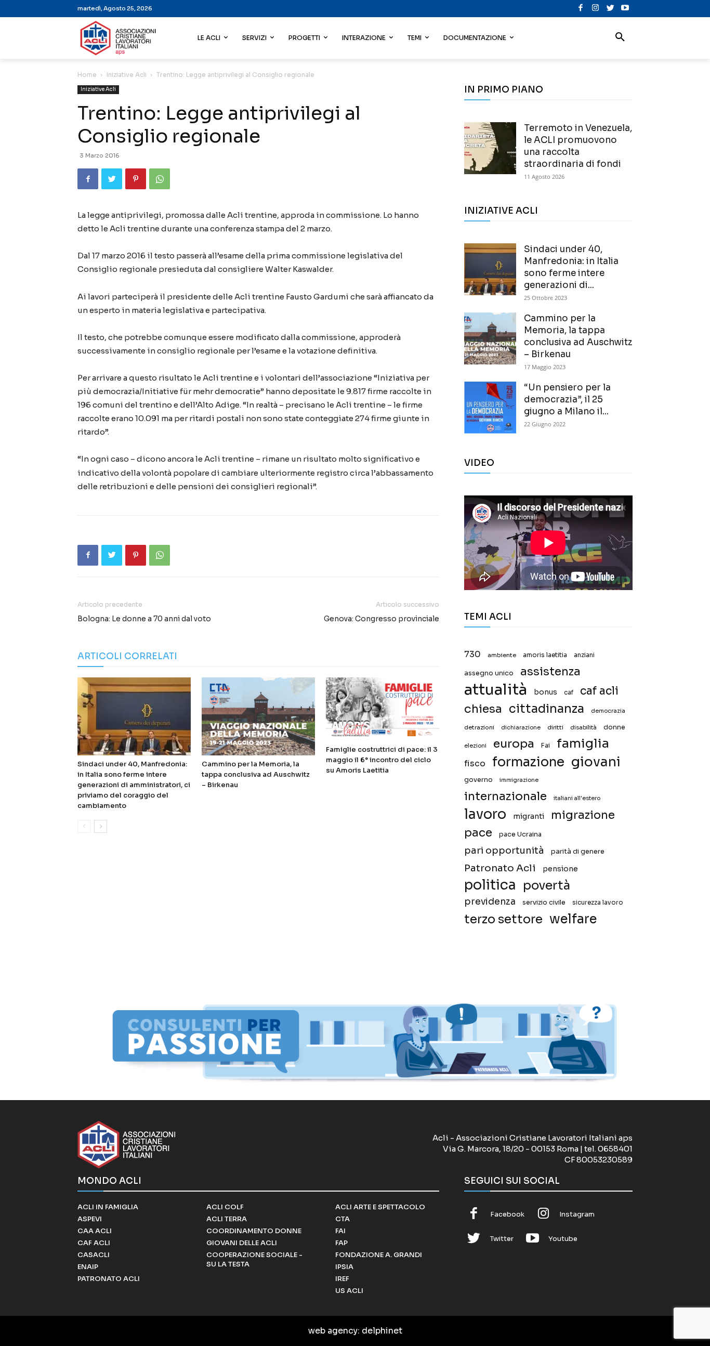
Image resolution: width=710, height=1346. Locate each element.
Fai (545, 745)
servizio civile (544, 902)
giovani (596, 761)
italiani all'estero (577, 798)
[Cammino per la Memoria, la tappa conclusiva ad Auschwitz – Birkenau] (258, 716)
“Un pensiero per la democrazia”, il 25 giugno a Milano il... (567, 399)
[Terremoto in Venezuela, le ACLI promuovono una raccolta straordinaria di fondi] (490, 148)
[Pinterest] (135, 178)
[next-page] (100, 826)
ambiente (502, 655)
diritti (555, 727)
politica (490, 885)
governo (478, 780)
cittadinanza (546, 708)
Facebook (507, 1214)
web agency (333, 1330)
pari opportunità (504, 850)
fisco (474, 763)
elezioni (475, 745)
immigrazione (518, 780)
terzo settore (503, 919)
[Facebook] (580, 8)
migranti (528, 816)
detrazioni (479, 727)
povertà (546, 885)
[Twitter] (610, 8)
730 (472, 654)
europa (513, 743)
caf (568, 692)
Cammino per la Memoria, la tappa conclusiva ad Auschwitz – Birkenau (256, 774)
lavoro (485, 814)
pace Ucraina (520, 834)
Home (87, 75)
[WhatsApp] (159, 178)
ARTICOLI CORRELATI (127, 656)
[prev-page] (83, 826)
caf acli (599, 691)
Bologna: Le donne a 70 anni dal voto (144, 618)
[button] (620, 37)
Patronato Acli (500, 868)
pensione (560, 869)
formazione (528, 761)
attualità (495, 689)
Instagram (577, 1214)
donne (614, 727)
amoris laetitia (545, 655)
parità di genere (577, 851)
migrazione (583, 814)
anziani (584, 655)
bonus (545, 692)
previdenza (490, 901)
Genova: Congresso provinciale (381, 618)
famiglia (583, 743)
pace (478, 832)
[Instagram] (595, 8)
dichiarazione (521, 727)
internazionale (505, 796)
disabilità (583, 727)
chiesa (483, 708)
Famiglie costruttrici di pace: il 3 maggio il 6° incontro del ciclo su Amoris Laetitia (382, 760)
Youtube (562, 1238)
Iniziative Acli (127, 75)
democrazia (608, 711)
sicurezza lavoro (597, 902)
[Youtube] (625, 8)
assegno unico (489, 673)
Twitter (502, 1238)
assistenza (550, 671)
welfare (573, 918)
